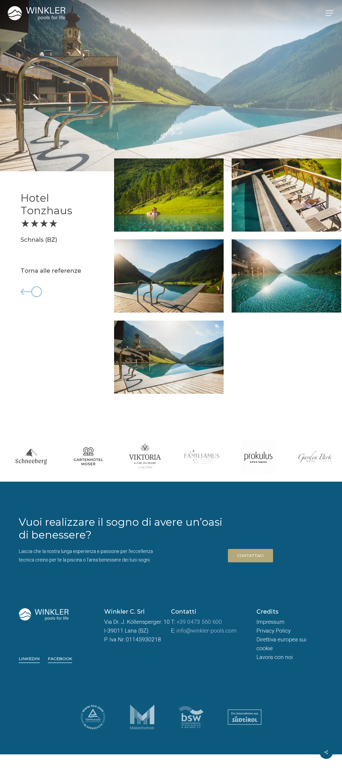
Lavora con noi (274, 657)
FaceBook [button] (60, 658)
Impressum (270, 622)
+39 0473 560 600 (199, 622)
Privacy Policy (273, 630)
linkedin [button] (29, 658)
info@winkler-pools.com (206, 630)
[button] (330, 13)
